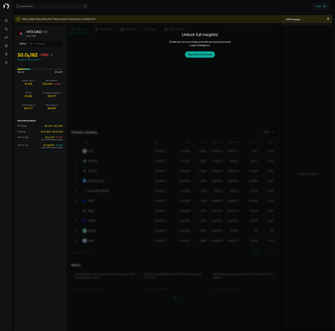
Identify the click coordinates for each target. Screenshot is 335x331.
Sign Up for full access (200, 54)
